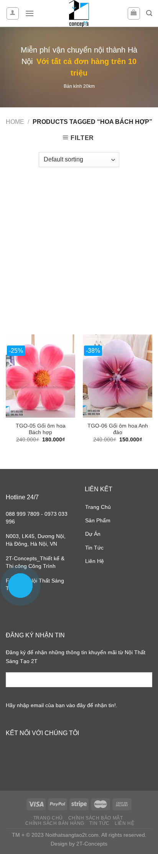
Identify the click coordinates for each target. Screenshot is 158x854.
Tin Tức (94, 548)
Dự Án (92, 534)
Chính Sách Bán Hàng (54, 823)
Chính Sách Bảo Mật (95, 818)
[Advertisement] (79, 247)
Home (15, 121)
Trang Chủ (98, 507)
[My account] (13, 13)
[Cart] (134, 13)
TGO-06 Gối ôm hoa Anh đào (117, 429)
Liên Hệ (94, 561)
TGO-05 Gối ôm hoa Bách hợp (41, 429)
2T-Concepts (91, 844)
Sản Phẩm (97, 520)
